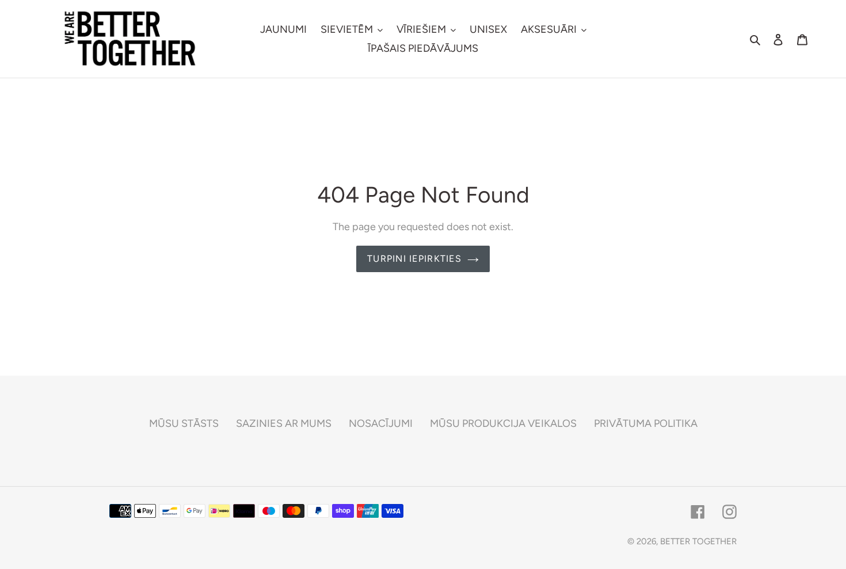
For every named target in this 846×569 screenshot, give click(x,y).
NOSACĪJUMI (381, 423)
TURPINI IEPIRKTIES (414, 258)
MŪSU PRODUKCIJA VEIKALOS (503, 423)
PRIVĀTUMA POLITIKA (646, 423)
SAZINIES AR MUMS (283, 423)
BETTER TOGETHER (698, 541)
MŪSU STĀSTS (184, 423)
